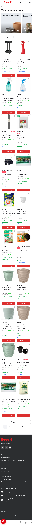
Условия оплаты (5, 471)
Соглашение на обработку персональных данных (15, 460)
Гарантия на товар (6, 476)
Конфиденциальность (7, 515)
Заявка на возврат (6, 479)
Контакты (3, 463)
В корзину (8, 75)
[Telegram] (6, 447)
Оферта (17, 515)
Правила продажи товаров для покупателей (13, 482)
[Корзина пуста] (30, 2)
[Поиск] (23, 2)
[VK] (2, 447)
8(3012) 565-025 (8, 488)
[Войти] (27, 2)
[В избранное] (14, 41)
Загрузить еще (16, 422)
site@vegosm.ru (9, 492)
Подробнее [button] (5, 69)
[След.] (27, 427)
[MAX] (10, 447)
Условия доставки (6, 474)
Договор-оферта (5, 457)
